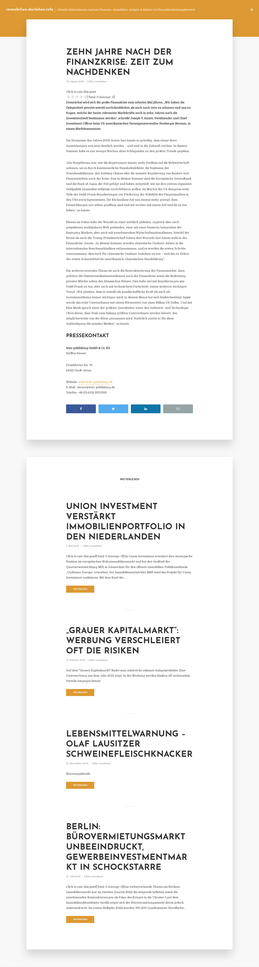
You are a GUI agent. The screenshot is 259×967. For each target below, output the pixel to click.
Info (189, 10)
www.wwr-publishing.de (95, 382)
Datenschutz (237, 10)
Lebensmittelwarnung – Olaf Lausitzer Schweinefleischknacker (129, 744)
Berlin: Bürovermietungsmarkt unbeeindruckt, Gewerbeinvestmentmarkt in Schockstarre (126, 847)
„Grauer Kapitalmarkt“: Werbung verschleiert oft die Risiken (123, 641)
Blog (178, 10)
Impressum (219, 10)
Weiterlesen (80, 589)
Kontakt (203, 10)
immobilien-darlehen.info (29, 9)
